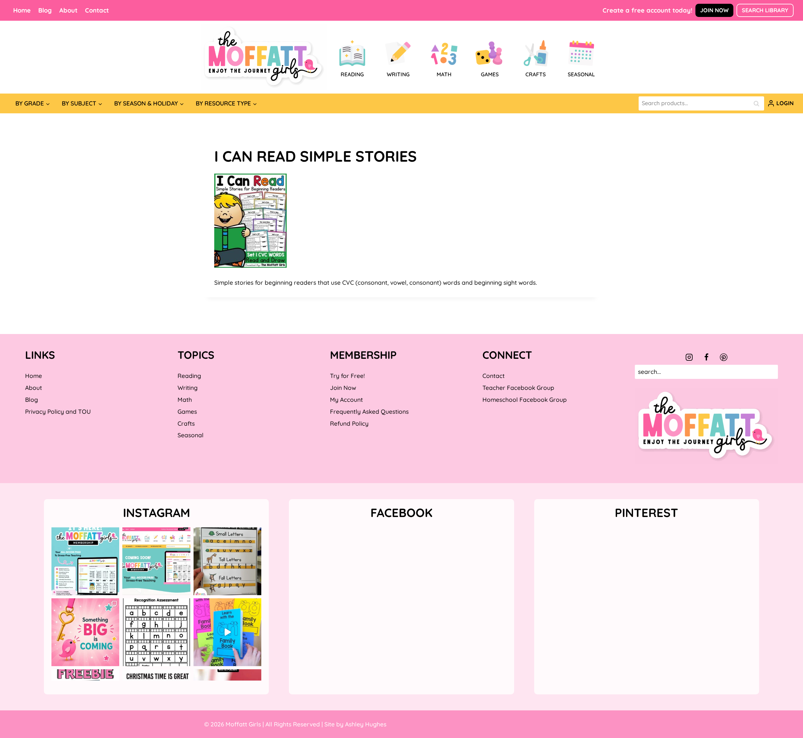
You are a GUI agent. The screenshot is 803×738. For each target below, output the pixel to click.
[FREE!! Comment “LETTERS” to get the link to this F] (227, 561)
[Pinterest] (723, 357)
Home (22, 10)
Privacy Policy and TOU (58, 411)
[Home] (264, 57)
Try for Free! (347, 376)
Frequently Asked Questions (369, 411)
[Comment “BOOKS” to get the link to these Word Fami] (227, 632)
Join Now (714, 10)
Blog (45, 10)
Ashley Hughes (365, 724)
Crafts (186, 423)
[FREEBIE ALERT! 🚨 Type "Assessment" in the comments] (156, 632)
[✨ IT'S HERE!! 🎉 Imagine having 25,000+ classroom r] (85, 561)
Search (758, 103)
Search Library (765, 10)
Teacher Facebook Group (518, 387)
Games (187, 411)
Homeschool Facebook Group (524, 399)
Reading (189, 376)
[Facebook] (706, 357)
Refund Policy (349, 423)
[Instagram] (689, 357)
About (68, 10)
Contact (97, 10)
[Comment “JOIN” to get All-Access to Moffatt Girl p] (156, 561)
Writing (188, 387)
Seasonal (191, 435)
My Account (346, 399)
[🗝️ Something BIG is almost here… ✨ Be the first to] (85, 632)
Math (185, 399)
